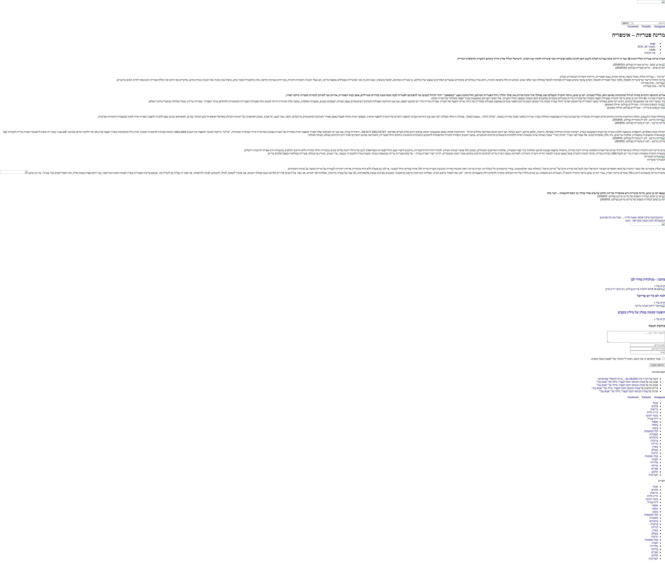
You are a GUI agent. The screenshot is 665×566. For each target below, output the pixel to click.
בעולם (654, 449)
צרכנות (654, 440)
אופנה (655, 421)
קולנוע (654, 471)
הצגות (655, 459)
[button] (332, 480)
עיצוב (655, 428)
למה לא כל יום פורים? (651, 296)
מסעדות (654, 434)
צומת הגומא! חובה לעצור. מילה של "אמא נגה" (620, 381)
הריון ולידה (652, 412)
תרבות (654, 453)
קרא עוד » (659, 285)
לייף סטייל (653, 418)
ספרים (654, 468)
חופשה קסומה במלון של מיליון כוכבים (641, 312)
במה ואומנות (651, 456)
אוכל (655, 403)
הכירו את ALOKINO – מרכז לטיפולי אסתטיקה (623, 378)
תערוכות (653, 474)
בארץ (655, 446)
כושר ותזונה (652, 415)
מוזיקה (654, 465)
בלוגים (654, 406)
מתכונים (653, 437)
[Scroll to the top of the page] (664, 564)
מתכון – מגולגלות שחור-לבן (648, 279)
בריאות (654, 409)
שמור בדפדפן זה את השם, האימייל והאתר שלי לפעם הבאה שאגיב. (626, 358)
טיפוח (655, 424)
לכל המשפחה (651, 431)
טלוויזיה (654, 462)
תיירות (654, 443)
